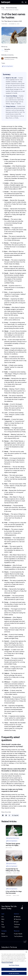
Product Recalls (18, 933)
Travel (3, 927)
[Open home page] (5, 2)
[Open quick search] (22, 2)
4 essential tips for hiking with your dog (12, 869)
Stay (2, 924)
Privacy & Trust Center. (7, 962)
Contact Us (4, 936)
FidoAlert (16, 927)
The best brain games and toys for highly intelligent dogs (13, 844)
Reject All (14, 969)
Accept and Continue (14, 973)
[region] (14, 963)
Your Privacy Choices (14, 965)
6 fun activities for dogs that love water (14, 892)
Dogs (2, 7)
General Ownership (11, 7)
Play (2, 921)
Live (2, 916)
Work (2, 919)
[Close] (26, 952)
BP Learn (16, 921)
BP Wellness (17, 916)
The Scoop (17, 924)
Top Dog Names (18, 936)
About (3, 933)
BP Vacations (17, 919)
